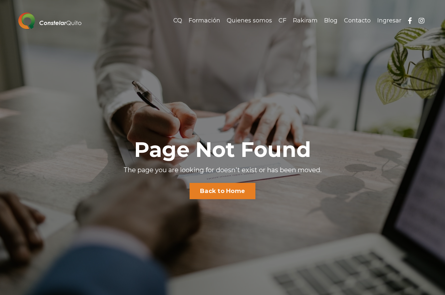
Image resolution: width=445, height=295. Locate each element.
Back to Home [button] (222, 191)
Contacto (357, 20)
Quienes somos (249, 20)
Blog (330, 20)
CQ (177, 20)
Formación (204, 20)
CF (282, 20)
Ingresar (389, 20)
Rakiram (305, 20)
